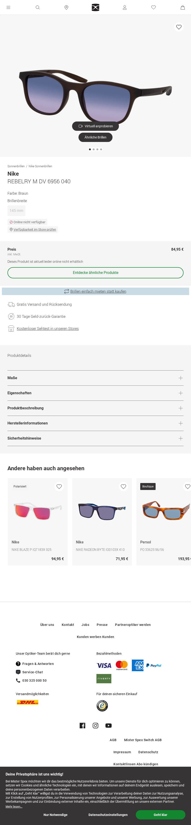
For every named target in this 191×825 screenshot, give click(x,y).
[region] (95, 523)
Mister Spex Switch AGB (143, 740)
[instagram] (95, 725)
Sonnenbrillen (16, 166)
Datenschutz (148, 752)
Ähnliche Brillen (95, 137)
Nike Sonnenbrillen (40, 166)
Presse (102, 625)
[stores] (66, 7)
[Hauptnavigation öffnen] (8, 7)
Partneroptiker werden (133, 625)
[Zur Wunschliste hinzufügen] (179, 27)
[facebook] (82, 725)
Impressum (122, 752)
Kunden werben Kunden (95, 637)
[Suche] (37, 7)
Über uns (47, 625)
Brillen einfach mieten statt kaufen (98, 291)
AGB (113, 740)
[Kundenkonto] (124, 7)
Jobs (85, 625)
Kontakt (68, 625)
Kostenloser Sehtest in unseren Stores (48, 328)
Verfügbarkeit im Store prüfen (35, 229)
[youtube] (108, 725)
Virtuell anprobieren (99, 126)
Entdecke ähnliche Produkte (95, 272)
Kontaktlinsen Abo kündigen (135, 764)
